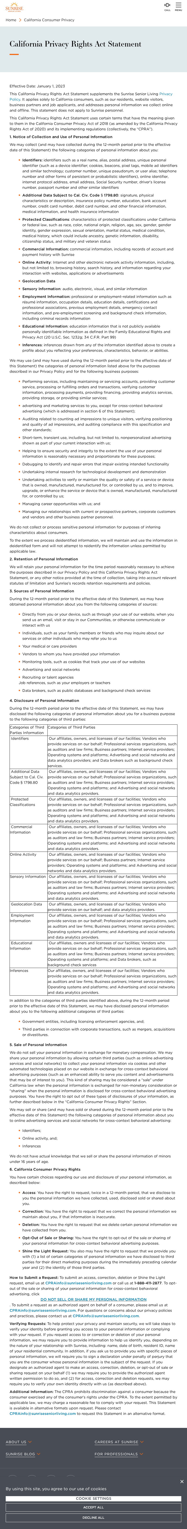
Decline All (93, 1517)
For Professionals (116, 1454)
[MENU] (178, 5)
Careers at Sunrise (116, 1442)
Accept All (93, 1507)
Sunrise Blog (20, 1454)
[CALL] (167, 5)
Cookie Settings (93, 1498)
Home (11, 20)
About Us (16, 1442)
